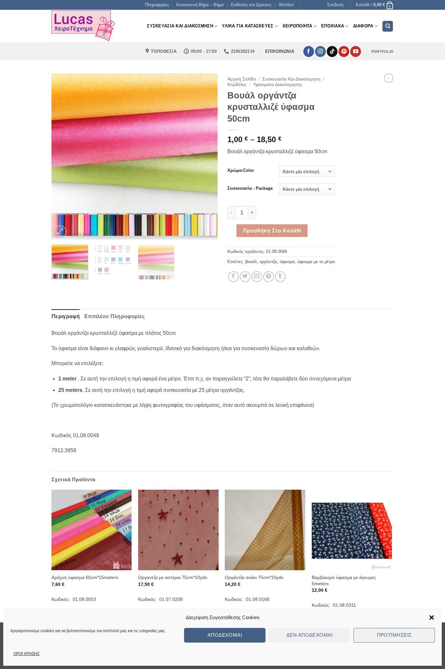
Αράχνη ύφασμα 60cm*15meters (84, 577)
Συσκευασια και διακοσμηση (180, 25)
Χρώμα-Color (240, 170)
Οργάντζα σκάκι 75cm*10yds (254, 577)
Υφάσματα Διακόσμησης (277, 84)
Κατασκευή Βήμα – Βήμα (200, 4)
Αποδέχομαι (225, 635)
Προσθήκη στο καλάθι (272, 230)
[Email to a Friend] (256, 276)
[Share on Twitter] (245, 276)
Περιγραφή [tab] (65, 316)
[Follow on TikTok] (332, 51)
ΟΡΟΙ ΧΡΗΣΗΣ (26, 653)
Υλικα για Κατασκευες (247, 25)
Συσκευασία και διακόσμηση (291, 79)
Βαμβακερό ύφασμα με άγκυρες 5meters (344, 580)
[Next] (206, 156)
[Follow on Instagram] (320, 51)
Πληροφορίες (157, 4)
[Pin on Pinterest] (268, 276)
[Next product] (388, 77)
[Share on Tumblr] (280, 276)
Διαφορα (363, 25)
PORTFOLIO (382, 51)
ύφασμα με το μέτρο (316, 261)
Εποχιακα (332, 25)
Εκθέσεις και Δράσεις (251, 4)
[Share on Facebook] (233, 276)
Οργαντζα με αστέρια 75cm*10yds (172, 577)
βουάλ (251, 261)
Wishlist (286, 4)
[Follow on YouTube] (355, 51)
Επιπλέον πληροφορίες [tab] (114, 316)
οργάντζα (268, 261)
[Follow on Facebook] (308, 51)
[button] (431, 617)
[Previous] (63, 156)
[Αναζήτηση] (387, 26)
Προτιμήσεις (394, 635)
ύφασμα (287, 261)
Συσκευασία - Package (250, 188)
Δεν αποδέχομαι (309, 635)
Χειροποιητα (297, 25)
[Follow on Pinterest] (343, 51)
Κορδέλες (237, 84)
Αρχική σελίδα (241, 79)
